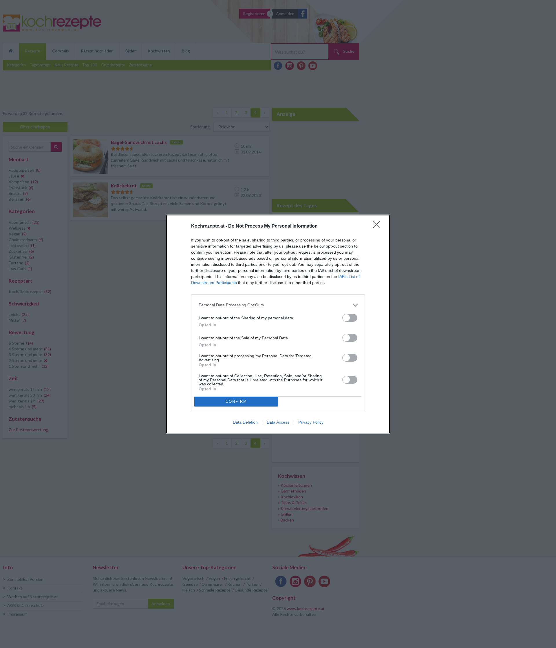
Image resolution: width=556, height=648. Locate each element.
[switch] (349, 318)
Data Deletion (245, 422)
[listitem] (278, 305)
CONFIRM (236, 401)
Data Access (278, 422)
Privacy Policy (310, 422)
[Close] (378, 226)
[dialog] (278, 324)
